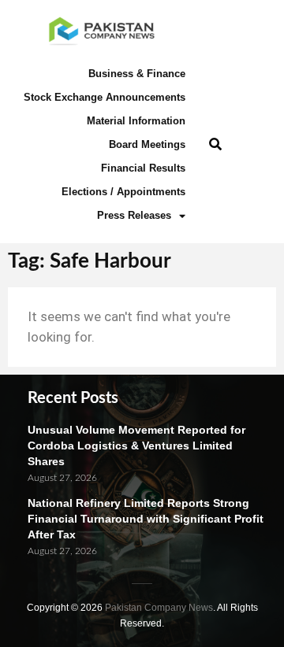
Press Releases (134, 215)
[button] (215, 145)
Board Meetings (147, 144)
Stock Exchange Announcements (104, 97)
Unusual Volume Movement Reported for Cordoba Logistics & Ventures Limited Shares (136, 445)
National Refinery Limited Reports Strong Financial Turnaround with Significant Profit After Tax (145, 519)
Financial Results (143, 168)
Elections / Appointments (123, 192)
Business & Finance (136, 73)
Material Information (136, 121)
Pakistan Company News (159, 607)
